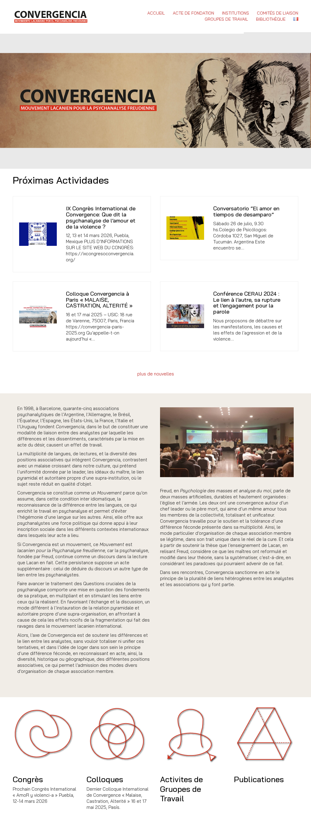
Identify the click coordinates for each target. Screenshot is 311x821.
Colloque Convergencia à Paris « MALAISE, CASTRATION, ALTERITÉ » (99, 300)
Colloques (105, 779)
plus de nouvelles (155, 374)
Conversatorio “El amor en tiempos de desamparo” (246, 211)
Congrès (28, 779)
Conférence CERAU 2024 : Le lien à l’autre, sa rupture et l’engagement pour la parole (246, 303)
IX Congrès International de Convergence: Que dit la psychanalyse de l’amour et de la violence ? (100, 217)
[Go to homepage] (50, 16)
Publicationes (259, 779)
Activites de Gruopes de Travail (181, 789)
